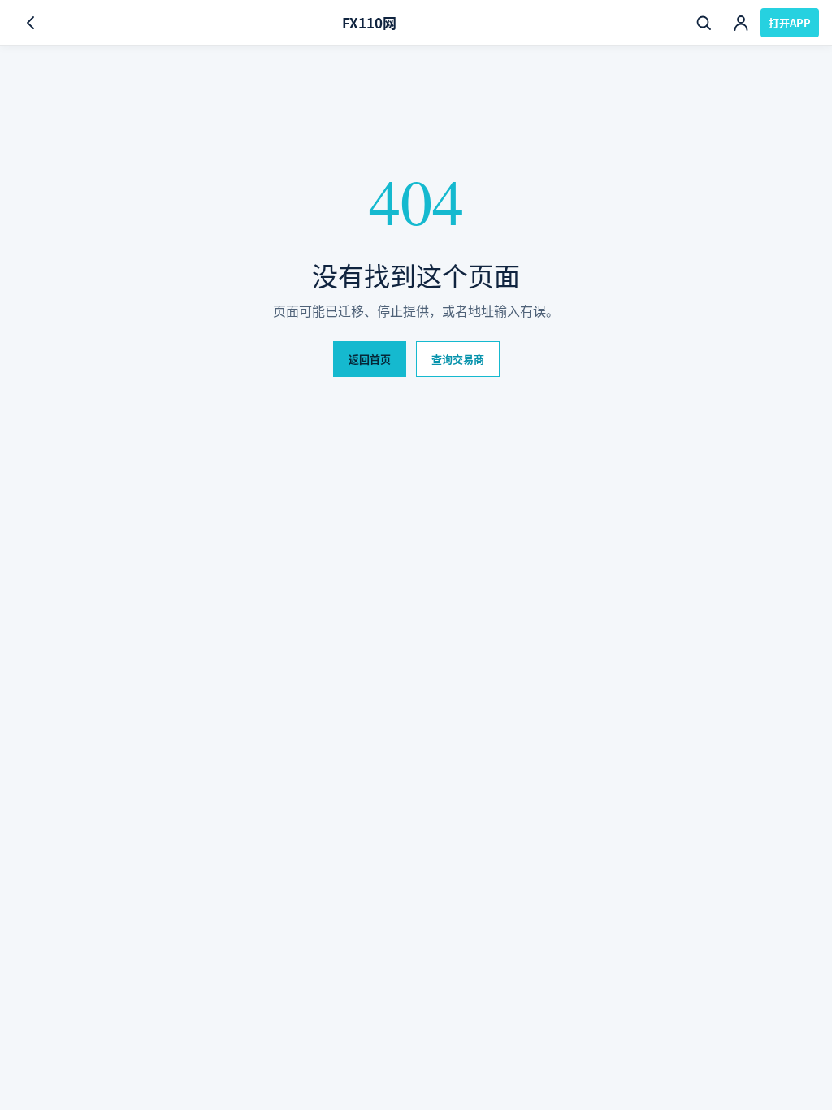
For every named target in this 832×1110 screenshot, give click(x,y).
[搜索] (704, 23)
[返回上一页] (31, 23)
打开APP (790, 22)
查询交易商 (457, 358)
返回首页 (370, 358)
